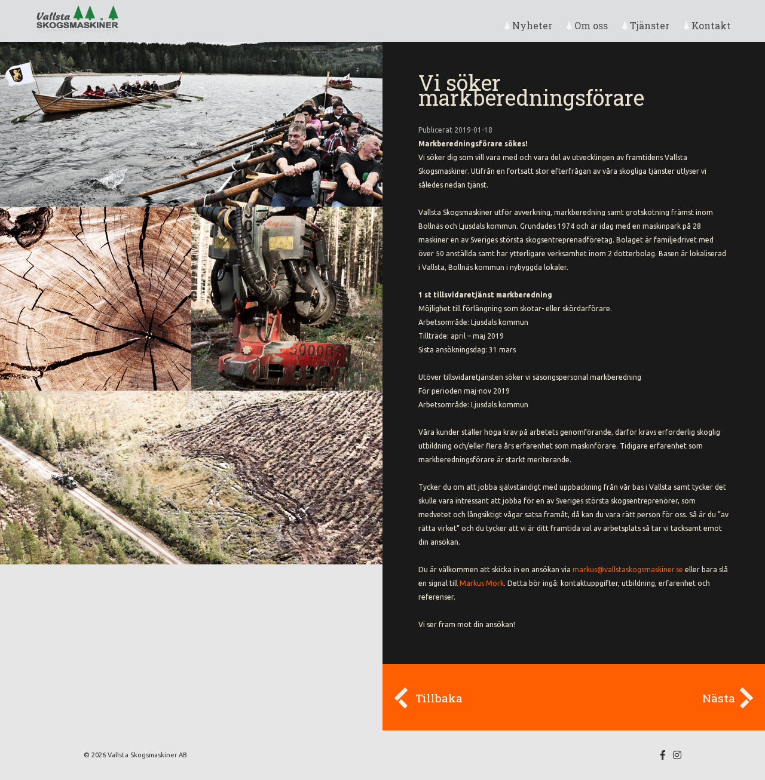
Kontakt (711, 25)
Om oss (591, 25)
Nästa (718, 697)
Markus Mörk (482, 583)
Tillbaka (439, 697)
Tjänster (649, 25)
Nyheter (532, 25)
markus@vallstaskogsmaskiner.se (628, 569)
